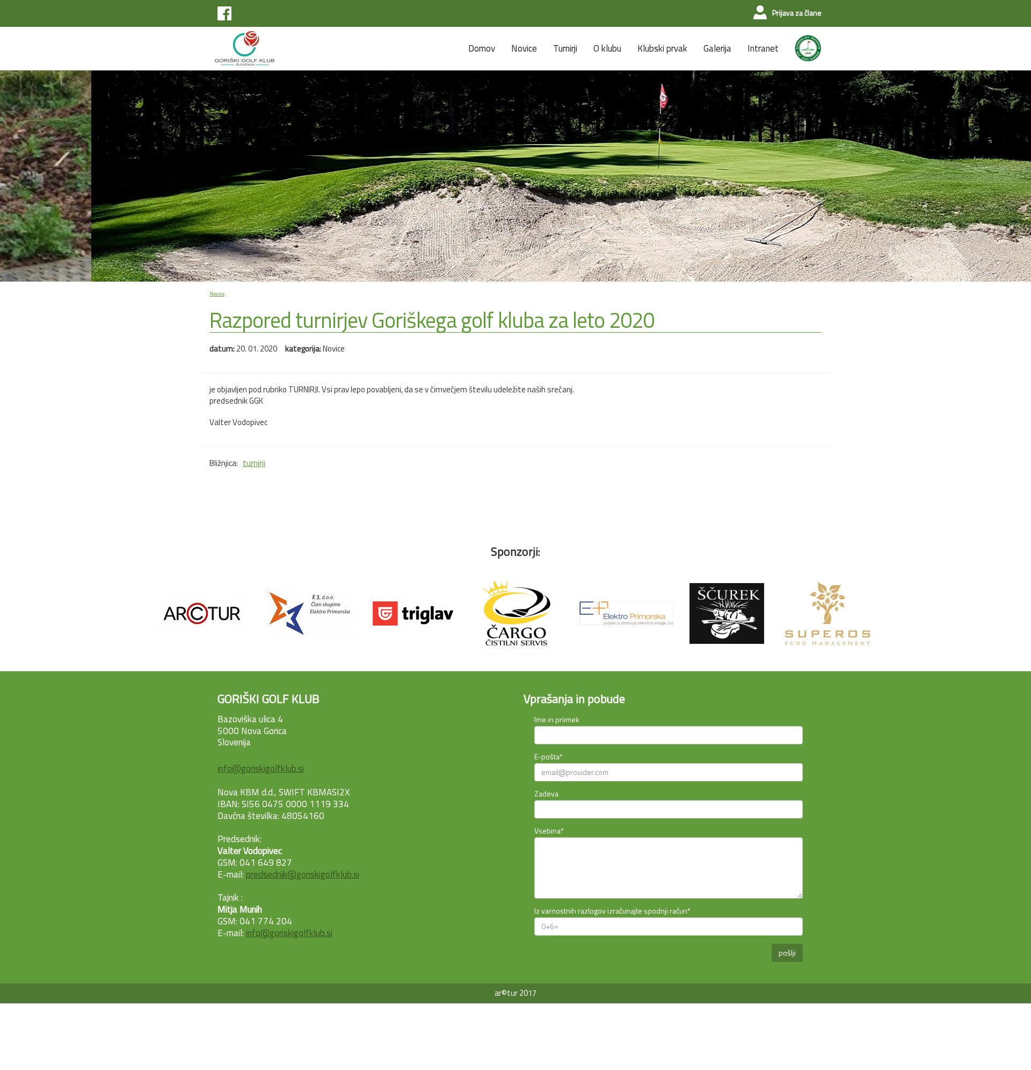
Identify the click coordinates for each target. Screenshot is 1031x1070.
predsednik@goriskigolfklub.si (302, 874)
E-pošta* (548, 756)
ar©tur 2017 (515, 993)
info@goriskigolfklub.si (260, 768)
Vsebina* (549, 831)
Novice (216, 294)
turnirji (254, 463)
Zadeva (546, 793)
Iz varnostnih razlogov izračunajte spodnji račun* (612, 911)
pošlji (787, 952)
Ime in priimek (556, 719)
